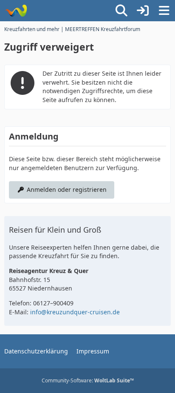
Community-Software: (88, 380)
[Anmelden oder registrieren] (142, 10)
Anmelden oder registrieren (67, 189)
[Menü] (163, 10)
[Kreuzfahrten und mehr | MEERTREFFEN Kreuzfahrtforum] (16, 10)
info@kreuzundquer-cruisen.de (75, 312)
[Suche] (121, 10)
